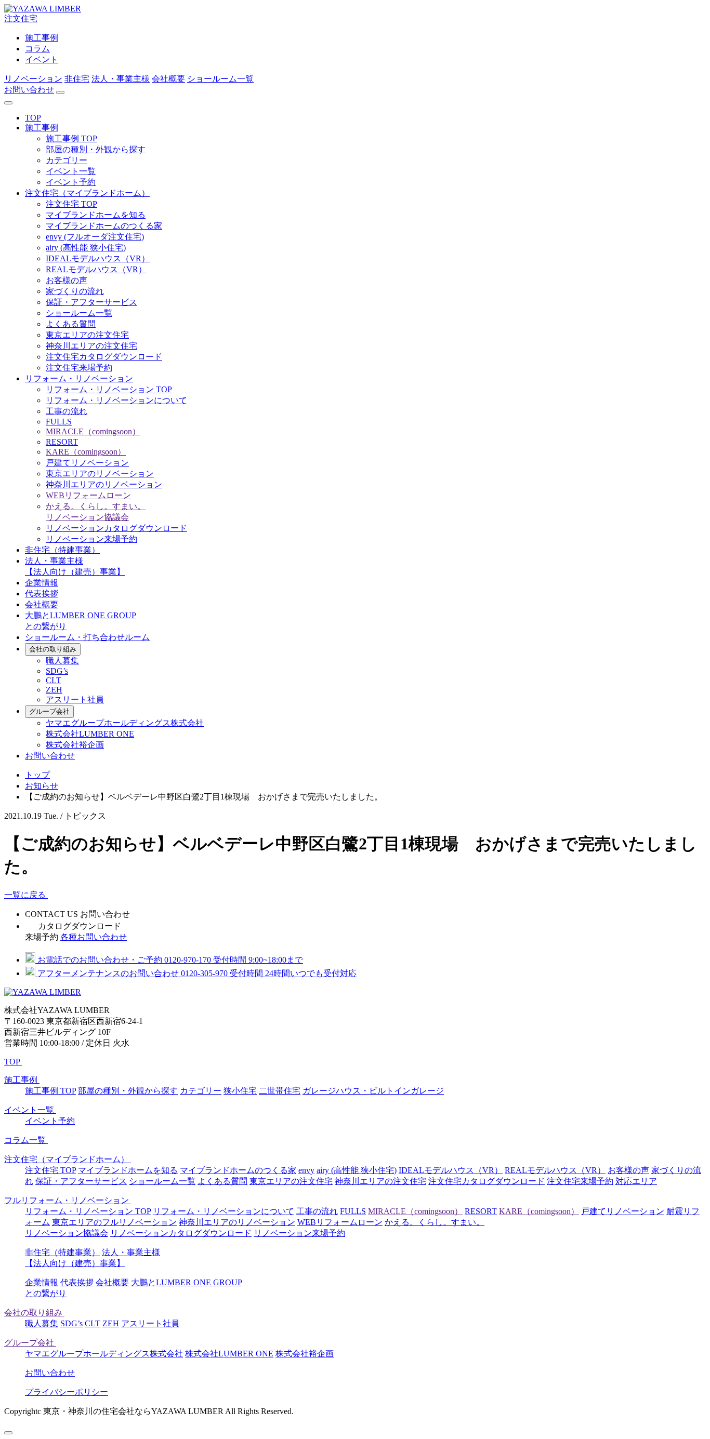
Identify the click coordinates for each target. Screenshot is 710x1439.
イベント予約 (71, 182)
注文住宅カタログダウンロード (104, 356)
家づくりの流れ (75, 291)
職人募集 (62, 660)
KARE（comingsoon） (86, 451)
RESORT (62, 441)
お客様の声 (66, 280)
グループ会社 (49, 711)
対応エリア (636, 1181)
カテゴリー (66, 160)
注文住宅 (20, 18)
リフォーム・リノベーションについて (116, 400)
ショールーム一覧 (220, 78)
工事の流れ (66, 411)
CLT (53, 680)
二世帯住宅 (279, 1090)
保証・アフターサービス (91, 302)
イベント (41, 59)
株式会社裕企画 (75, 744)
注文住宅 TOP (71, 203)
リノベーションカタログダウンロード (116, 528)
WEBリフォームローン (88, 495)
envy (306, 1170)
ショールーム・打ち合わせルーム (87, 637)
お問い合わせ (29, 89)
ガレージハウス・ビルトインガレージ (373, 1090)
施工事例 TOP (71, 138)
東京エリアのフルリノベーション (114, 1222)
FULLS (59, 421)
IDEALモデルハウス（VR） (98, 258)
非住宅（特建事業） (62, 549)
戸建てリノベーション (87, 462)
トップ (37, 774)
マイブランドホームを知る (96, 214)
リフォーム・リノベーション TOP (109, 389)
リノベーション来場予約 (91, 539)
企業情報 (41, 582)
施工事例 (41, 37)
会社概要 (168, 78)
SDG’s (57, 671)
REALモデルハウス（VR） (96, 269)
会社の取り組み (52, 649)
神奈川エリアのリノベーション (104, 484)
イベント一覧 (71, 171)
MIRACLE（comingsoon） (93, 431)
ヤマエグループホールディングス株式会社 (125, 722)
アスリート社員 (75, 699)
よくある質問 (71, 323)
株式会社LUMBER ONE (90, 733)
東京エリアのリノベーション (100, 473)
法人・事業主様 (120, 78)
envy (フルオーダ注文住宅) (95, 236)
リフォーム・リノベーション (79, 378)
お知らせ (41, 785)
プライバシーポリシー (66, 1392)
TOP (33, 117)
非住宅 (76, 78)
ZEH (54, 689)
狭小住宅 (240, 1090)
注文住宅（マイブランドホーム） (87, 193)
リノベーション (33, 78)
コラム (37, 48)
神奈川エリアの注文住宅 (91, 345)
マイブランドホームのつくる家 (104, 225)
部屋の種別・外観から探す (96, 149)
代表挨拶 (41, 593)
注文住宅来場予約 (79, 367)
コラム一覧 (26, 1140)
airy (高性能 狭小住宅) (86, 247)
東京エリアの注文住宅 (87, 334)
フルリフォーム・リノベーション (67, 1200)
